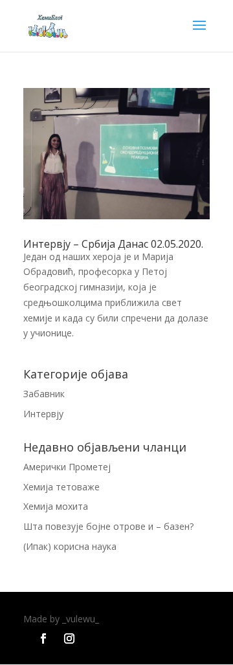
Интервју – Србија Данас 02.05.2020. (113, 244)
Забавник (44, 393)
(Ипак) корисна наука (69, 546)
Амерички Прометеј (67, 467)
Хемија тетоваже (61, 487)
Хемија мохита (55, 506)
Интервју (43, 414)
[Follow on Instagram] (69, 638)
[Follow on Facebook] (43, 638)
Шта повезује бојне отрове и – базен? (108, 526)
